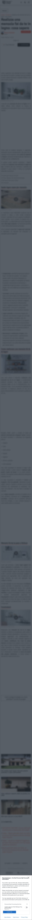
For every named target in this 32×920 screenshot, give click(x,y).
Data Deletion (7, 917)
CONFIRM (9, 912)
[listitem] (16, 904)
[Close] (29, 878)
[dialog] (16, 897)
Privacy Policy (24, 917)
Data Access (16, 917)
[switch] (26, 907)
